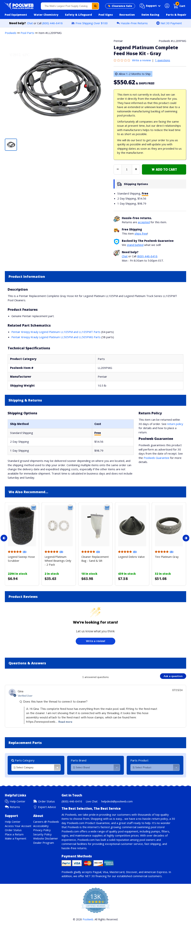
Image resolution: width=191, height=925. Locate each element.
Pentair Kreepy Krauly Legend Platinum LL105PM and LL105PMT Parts (55, 332)
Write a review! (95, 641)
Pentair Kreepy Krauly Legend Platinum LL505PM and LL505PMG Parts (56, 337)
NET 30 (90, 876)
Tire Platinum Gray (167, 557)
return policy (175, 424)
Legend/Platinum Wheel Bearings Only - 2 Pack (58, 560)
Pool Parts (27, 33)
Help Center (17, 801)
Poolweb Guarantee (156, 458)
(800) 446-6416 (52, 23)
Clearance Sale (122, 6)
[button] (150, 6)
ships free (140, 233)
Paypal (97, 872)
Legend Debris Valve (131, 557)
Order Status (46, 801)
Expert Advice (47, 807)
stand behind (135, 245)
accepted (144, 222)
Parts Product (139, 760)
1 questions (162, 60)
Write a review (141, 60)
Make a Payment (15, 838)
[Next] (186, 538)
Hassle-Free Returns (134, 23)
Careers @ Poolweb (46, 821)
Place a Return (14, 834)
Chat (30, 23)
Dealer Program (43, 843)
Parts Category (24, 760)
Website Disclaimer (45, 838)
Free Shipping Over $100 (92, 23)
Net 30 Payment (171, 23)
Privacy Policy (42, 830)
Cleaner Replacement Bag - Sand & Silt (95, 558)
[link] (164, 169)
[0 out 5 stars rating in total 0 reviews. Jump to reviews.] (123, 60)
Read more (65, 722)
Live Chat (92, 801)
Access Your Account (18, 826)
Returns (15, 807)
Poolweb (10, 33)
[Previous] (4, 538)
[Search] (95, 6)
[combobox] (70, 6)
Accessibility (41, 826)
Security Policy (42, 834)
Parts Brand (78, 760)
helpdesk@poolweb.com (117, 801)
